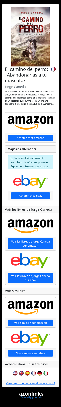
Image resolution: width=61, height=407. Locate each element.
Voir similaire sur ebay (30, 353)
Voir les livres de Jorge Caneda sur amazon (30, 243)
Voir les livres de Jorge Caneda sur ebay (30, 278)
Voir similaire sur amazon (30, 323)
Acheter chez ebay (30, 196)
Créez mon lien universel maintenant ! (30, 383)
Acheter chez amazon (30, 138)
